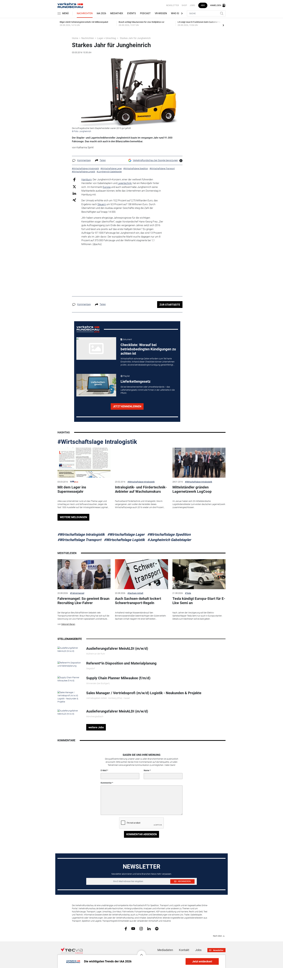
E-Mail (104, 770)
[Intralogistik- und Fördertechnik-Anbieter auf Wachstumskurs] (141, 463)
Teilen (103, 160)
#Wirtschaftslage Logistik (124, 540)
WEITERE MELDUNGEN (73, 517)
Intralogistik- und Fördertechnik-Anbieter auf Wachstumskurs (141, 489)
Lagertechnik (125, 183)
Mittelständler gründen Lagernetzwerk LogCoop (192, 489)
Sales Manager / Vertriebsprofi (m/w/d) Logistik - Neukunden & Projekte (143, 693)
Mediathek (116, 13)
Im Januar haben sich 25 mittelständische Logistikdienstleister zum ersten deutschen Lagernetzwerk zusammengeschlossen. (198, 504)
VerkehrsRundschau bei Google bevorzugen (155, 160)
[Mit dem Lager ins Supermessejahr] (84, 463)
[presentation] (223, 25)
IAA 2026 (101, 13)
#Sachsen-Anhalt (135, 593)
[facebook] (126, 928)
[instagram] (141, 928)
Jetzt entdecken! (202, 961)
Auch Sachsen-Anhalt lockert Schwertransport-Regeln (138, 601)
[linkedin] (149, 928)
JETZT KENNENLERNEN (127, 406)
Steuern (101, 204)
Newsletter (172, 5)
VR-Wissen (161, 13)
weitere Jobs (96, 727)
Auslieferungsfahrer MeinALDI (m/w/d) (117, 648)
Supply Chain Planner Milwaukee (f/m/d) (118, 678)
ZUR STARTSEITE (169, 304)
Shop (184, 5)
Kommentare (84, 160)
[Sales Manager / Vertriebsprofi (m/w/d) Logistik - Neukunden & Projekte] (69, 697)
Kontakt (184, 950)
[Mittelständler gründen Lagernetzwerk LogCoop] (199, 463)
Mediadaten (165, 950)
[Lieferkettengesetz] (96, 385)
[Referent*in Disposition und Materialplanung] (69, 664)
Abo (203, 5)
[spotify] (156, 928)
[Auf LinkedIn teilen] (74, 193)
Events (131, 13)
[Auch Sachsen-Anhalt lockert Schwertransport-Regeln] (141, 574)
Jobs (192, 5)
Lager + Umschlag (106, 38)
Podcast (145, 13)
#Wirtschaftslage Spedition (169, 534)
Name (146, 770)
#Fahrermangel (77, 593)
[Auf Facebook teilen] (74, 179)
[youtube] (133, 928)
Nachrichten (85, 13)
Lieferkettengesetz (135, 381)
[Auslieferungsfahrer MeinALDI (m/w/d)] (69, 649)
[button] (141, 952)
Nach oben (217, 936)
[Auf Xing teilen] (74, 200)
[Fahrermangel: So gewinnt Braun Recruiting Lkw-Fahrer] (84, 574)
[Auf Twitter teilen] (74, 186)
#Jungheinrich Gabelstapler (169, 540)
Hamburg (86, 179)
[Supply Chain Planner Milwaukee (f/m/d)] (69, 679)
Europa (107, 187)
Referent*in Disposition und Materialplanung (121, 663)
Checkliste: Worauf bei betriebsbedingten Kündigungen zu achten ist (148, 349)
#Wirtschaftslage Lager (126, 534)
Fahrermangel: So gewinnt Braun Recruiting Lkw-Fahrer (83, 601)
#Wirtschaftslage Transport (79, 540)
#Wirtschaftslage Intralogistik (97, 441)
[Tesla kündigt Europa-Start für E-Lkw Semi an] (199, 574)
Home (75, 38)
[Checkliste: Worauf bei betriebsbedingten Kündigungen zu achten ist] (96, 348)
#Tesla (188, 593)
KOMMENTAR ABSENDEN (141, 834)
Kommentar (106, 783)
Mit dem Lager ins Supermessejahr (71, 489)
